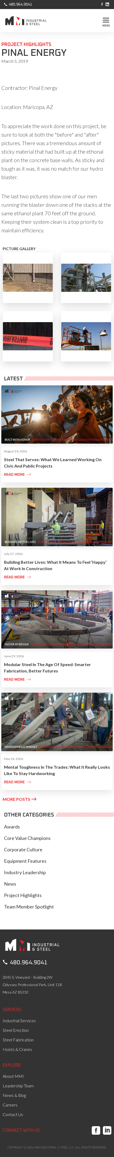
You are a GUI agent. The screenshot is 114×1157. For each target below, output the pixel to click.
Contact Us (13, 1114)
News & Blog (14, 1095)
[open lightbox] (28, 278)
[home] (30, 22)
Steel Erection (16, 1030)
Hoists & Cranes (17, 1049)
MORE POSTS (19, 799)
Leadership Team (18, 1085)
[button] (106, 21)
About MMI (13, 1076)
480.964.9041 (18, 4)
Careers (10, 1104)
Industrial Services (19, 1020)
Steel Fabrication (18, 1039)
